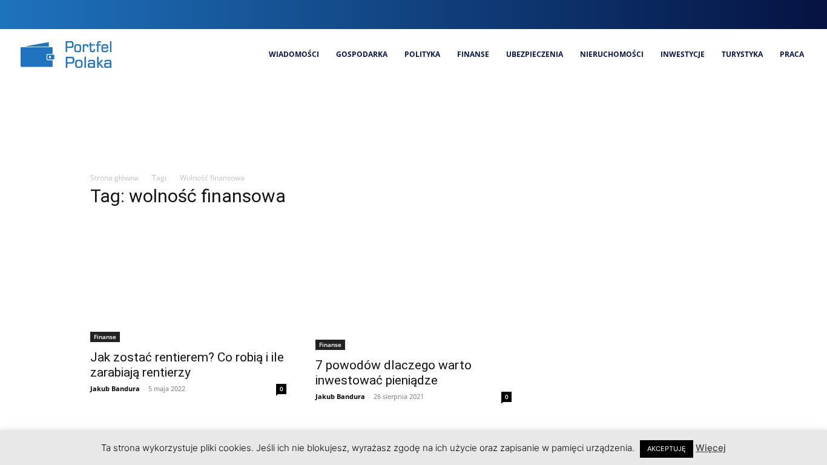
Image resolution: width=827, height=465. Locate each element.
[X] (782, 14)
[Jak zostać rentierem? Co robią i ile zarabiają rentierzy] (188, 280)
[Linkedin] (762, 14)
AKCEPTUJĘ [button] (666, 448)
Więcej (711, 447)
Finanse (105, 336)
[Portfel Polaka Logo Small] (66, 54)
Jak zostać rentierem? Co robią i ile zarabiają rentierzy (187, 365)
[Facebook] (721, 14)
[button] (697, 14)
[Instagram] (742, 14)
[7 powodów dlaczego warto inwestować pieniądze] (413, 284)
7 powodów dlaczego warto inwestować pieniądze (393, 373)
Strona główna (114, 178)
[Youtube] (803, 14)
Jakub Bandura (115, 388)
